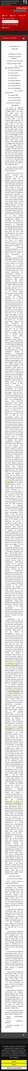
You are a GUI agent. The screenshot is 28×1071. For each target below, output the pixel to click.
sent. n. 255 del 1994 (14, 691)
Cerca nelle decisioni (20, 10)
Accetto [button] (14, 1061)
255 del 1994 (17, 803)
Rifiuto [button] (14, 1064)
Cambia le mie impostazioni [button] (14, 1068)
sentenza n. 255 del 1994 (11, 665)
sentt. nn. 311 (8, 803)
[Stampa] (23, 38)
